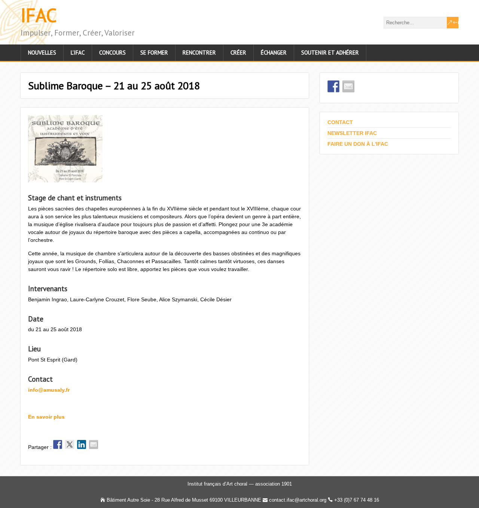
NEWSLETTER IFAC (352, 133)
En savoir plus (46, 417)
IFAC (39, 15)
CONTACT (340, 122)
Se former (154, 52)
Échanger (274, 52)
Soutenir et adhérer (330, 52)
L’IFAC (78, 52)
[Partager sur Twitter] (69, 444)
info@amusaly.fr (49, 390)
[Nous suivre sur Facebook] (333, 86)
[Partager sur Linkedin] (81, 444)
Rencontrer (199, 52)
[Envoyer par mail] (93, 444)
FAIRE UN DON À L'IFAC (357, 144)
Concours (112, 52)
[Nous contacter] (348, 86)
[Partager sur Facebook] (57, 444)
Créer (238, 52)
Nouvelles (42, 52)
